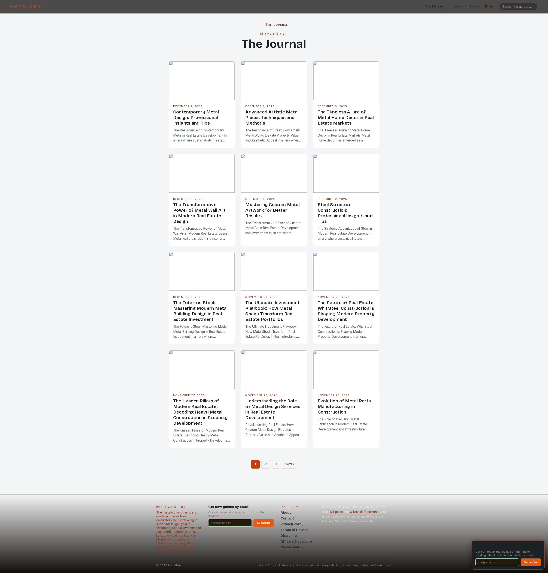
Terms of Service (294, 530)
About (286, 512)
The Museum (436, 6)
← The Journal (274, 24)
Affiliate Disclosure (296, 541)
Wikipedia (336, 511)
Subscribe (263, 522)
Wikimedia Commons (364, 511)
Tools (474, 6)
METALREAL (27, 6)
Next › (289, 464)
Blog (489, 6)
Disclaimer (289, 536)
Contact (287, 518)
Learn (458, 6)
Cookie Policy (292, 547)
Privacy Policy (292, 524)
